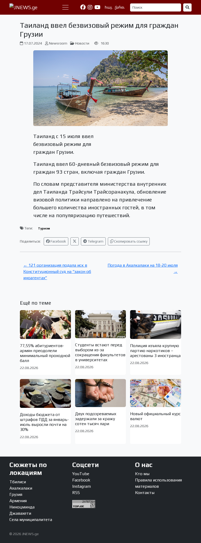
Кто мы (142, 473)
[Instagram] (90, 7)
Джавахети (20, 513)
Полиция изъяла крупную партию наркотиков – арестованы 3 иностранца (155, 350)
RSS (76, 492)
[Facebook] (83, 7)
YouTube (80, 473)
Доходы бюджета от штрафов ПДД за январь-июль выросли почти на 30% (44, 422)
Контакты (144, 492)
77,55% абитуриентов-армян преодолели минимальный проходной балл (45, 353)
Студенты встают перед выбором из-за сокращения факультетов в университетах (100, 352)
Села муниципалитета (30, 519)
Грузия (15, 494)
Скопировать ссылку (130, 241)
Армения (18, 500)
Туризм (44, 228)
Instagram (81, 486)
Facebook (58, 241)
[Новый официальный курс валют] (155, 393)
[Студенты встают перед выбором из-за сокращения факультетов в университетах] (100, 324)
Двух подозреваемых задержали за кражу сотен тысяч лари (95, 418)
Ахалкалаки (20, 488)
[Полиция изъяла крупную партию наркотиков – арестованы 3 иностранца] (155, 324)
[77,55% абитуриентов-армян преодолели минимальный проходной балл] (45, 324)
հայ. (109, 7)
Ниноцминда (22, 506)
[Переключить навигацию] (65, 7)
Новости (82, 43)
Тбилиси (17, 481)
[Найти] (187, 7)
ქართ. (120, 7)
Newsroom (58, 43)
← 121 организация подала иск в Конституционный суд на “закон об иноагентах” (57, 271)
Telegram (95, 241)
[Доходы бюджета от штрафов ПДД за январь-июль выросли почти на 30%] (45, 393)
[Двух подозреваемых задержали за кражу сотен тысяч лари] (100, 393)
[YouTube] (97, 7)
